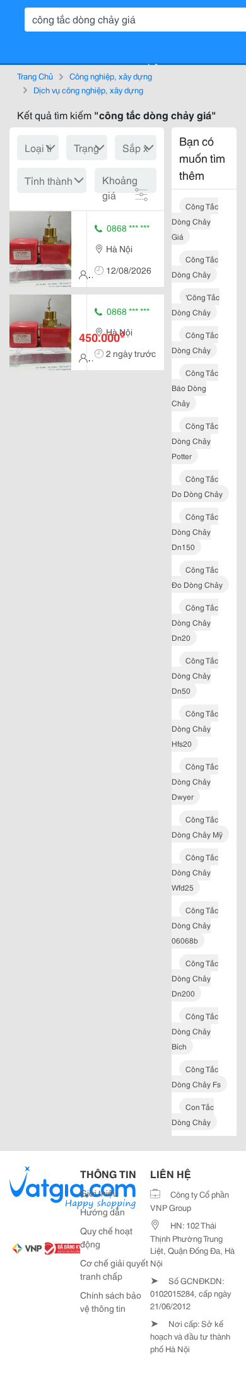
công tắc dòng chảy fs (196, 1076)
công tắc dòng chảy (195, 266)
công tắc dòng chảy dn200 (195, 977)
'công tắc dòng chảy (196, 304)
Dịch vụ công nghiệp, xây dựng (88, 89)
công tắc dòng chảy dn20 (195, 622)
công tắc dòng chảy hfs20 (195, 728)
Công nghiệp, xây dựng (110, 75)
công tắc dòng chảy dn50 (195, 675)
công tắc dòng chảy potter (195, 440)
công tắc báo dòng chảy (195, 387)
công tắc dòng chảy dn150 (195, 531)
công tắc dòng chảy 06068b (195, 924)
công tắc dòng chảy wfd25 (195, 871)
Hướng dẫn (102, 1211)
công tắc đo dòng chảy (197, 577)
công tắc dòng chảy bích (195, 1030)
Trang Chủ (35, 75)
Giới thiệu (99, 1192)
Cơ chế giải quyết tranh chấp (114, 1269)
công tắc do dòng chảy (197, 486)
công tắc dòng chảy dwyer (195, 781)
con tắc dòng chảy (193, 1114)
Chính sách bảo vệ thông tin (110, 1301)
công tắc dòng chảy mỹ (197, 826)
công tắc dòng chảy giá (195, 221)
